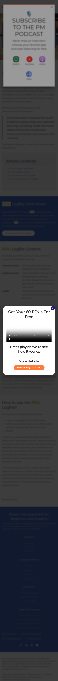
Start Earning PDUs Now (29, 367)
